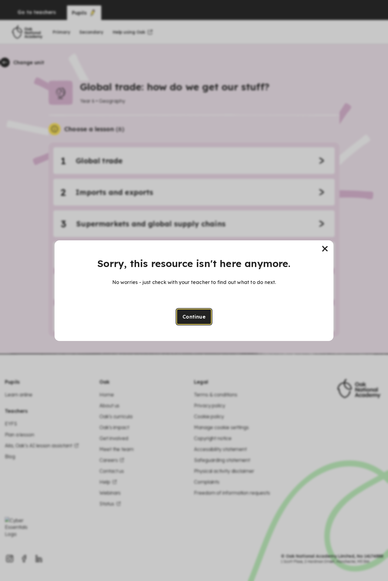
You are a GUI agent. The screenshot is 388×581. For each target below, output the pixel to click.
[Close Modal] (325, 249)
